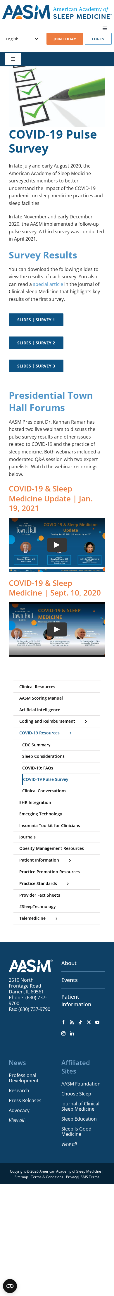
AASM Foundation (81, 1084)
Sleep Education (79, 1119)
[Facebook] (63, 1022)
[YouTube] (97, 1022)
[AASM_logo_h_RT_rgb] (57, 7)
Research (19, 1090)
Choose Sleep (76, 1093)
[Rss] (72, 1022)
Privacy (72, 1176)
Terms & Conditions (47, 1176)
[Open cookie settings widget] (10, 1286)
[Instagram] (63, 1033)
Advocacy (19, 1110)
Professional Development (24, 1078)
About (69, 963)
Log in (98, 39)
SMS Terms (90, 1176)
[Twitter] (89, 1022)
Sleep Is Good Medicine (76, 1131)
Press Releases (25, 1100)
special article (48, 284)
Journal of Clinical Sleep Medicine (80, 1106)
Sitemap (21, 1176)
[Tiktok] (80, 1022)
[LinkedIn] (72, 1033)
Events (69, 979)
